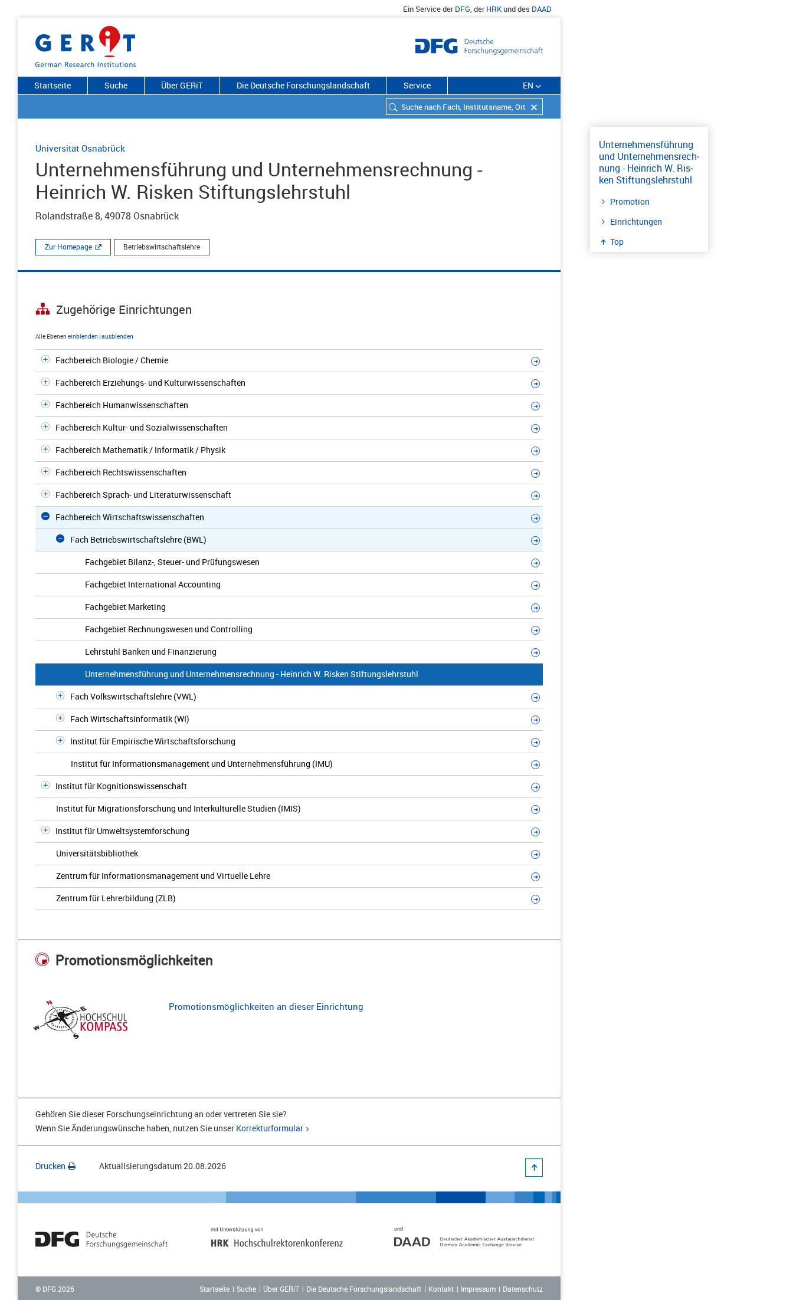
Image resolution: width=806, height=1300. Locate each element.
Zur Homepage (68, 246)
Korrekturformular (269, 1128)
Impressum (478, 1289)
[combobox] (464, 106)
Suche (115, 85)
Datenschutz (523, 1289)
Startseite (52, 85)
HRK (494, 9)
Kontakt (441, 1289)
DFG (462, 9)
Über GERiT (182, 85)
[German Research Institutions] (85, 44)
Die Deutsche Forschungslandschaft (303, 85)
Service (417, 85)
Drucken (50, 1165)
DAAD (542, 9)
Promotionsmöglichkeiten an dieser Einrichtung (266, 1006)
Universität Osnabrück (80, 148)
